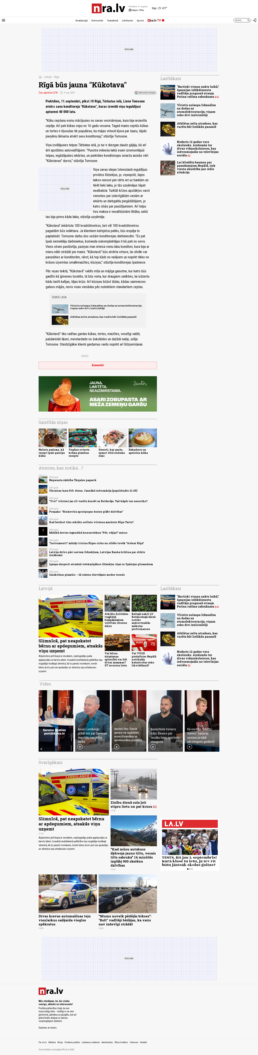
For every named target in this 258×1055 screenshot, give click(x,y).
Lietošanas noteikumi (91, 1042)
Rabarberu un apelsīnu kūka (138, 451)
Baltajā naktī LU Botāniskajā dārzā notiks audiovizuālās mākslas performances (144, 621)
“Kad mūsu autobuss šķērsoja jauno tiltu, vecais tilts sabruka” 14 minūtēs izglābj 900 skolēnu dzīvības (133, 857)
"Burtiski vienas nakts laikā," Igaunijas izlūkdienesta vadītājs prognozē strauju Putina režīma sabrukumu (198, 92)
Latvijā (48, 77)
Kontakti (143, 1042)
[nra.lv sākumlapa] (108, 8)
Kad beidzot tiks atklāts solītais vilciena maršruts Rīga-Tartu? (91, 522)
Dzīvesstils (97, 20)
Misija (60, 1042)
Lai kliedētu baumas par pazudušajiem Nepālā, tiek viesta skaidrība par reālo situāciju (196, 167)
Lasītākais (170, 78)
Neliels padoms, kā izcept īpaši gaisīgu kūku (52, 452)
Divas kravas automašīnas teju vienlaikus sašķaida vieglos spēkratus (65, 920)
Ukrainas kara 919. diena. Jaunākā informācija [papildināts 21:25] (93, 490)
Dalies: (85, 356)
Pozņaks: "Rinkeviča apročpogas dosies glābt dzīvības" (86, 511)
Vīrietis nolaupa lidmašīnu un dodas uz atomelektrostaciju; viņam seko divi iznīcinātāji (106, 307)
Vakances (134, 1042)
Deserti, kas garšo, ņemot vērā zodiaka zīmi (112, 452)
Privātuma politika (72, 1042)
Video (45, 684)
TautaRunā (112, 20)
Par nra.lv (43, 1042)
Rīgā (56, 77)
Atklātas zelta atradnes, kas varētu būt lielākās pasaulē (103, 316)
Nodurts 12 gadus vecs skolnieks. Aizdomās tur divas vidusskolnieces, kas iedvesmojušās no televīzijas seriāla (198, 148)
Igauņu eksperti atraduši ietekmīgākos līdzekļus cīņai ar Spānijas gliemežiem (101, 564)
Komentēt (98, 365)
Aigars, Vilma (136, 10)
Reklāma (52, 1042)
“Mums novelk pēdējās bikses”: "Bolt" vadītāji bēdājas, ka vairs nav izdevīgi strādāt (125, 920)
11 (217, 97)
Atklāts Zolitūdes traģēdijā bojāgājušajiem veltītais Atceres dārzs (116, 620)
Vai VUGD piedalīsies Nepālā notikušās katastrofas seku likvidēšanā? (144, 659)
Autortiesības (107, 1042)
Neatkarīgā (81, 20)
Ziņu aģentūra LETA (48, 92)
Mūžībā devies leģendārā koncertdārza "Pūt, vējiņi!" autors (88, 532)
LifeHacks (127, 20)
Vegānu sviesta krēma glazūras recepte (79, 452)
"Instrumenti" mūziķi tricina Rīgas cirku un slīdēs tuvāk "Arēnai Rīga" (96, 543)
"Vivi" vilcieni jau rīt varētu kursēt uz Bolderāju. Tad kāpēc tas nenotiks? (98, 501)
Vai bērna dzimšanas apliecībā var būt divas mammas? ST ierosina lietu (116, 659)
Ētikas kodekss (121, 1042)
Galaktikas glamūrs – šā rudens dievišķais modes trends (87, 574)
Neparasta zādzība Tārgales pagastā (72, 480)
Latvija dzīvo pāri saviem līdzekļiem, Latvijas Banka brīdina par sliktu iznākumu (97, 553)
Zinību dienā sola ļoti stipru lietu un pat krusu (131, 804)
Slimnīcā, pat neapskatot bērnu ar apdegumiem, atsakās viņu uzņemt (71, 646)
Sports (140, 20)
